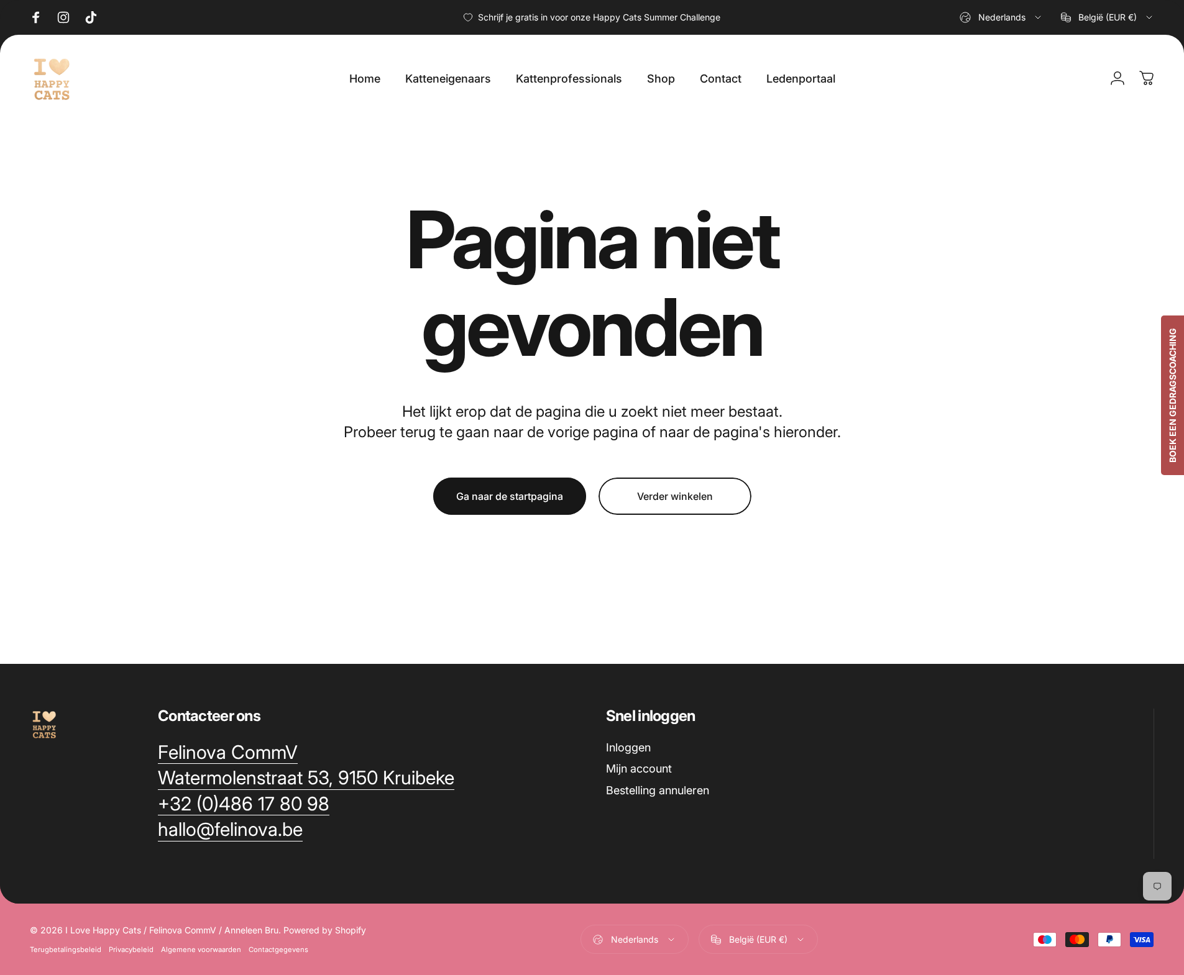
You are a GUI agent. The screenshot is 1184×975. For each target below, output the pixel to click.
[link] (228, 752)
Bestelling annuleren (657, 790)
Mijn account (639, 768)
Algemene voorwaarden (201, 949)
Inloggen (628, 747)
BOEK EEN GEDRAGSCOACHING (1172, 395)
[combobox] (1001, 17)
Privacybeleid (131, 949)
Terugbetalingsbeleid (65, 949)
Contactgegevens (278, 949)
